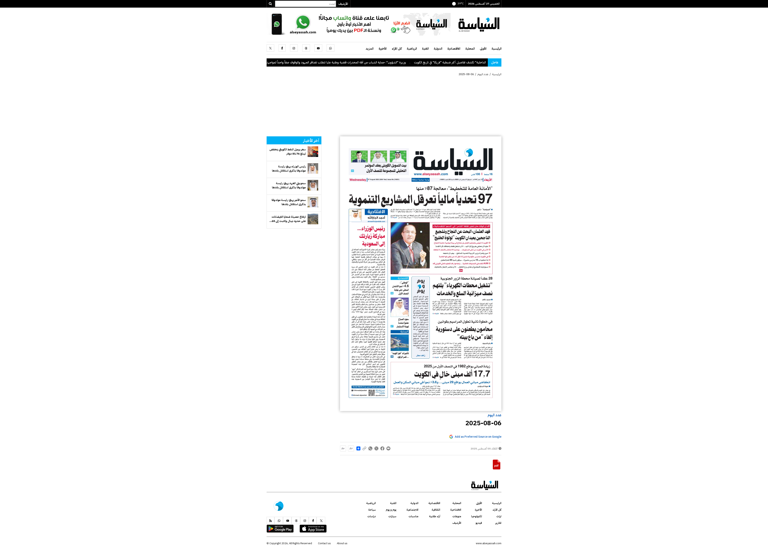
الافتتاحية (455, 510)
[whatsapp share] (370, 448)
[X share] (376, 448)
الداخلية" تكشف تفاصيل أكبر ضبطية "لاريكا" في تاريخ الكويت (485, 62)
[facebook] (282, 48)
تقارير (498, 523)
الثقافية (436, 510)
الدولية (438, 48)
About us (342, 543)
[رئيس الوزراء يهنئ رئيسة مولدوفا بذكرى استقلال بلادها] (313, 168)
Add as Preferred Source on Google (478, 437)
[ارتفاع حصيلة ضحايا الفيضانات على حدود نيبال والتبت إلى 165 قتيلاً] (313, 219)
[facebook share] (382, 448)
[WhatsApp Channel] (359, 24)
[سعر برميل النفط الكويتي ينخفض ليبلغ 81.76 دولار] (313, 151)
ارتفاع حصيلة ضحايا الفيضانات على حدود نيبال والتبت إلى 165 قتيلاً (288, 219)
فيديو (479, 523)
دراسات (371, 516)
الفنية (425, 48)
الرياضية (412, 48)
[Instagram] (294, 48)
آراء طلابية (434, 516)
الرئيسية (496, 48)
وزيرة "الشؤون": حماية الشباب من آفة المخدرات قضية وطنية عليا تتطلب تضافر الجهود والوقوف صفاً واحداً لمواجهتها (370, 62)
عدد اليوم (494, 415)
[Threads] (306, 48)
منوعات (456, 516)
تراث (498, 516)
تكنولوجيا (476, 516)
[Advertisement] (384, 106)
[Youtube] (318, 48)
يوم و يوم (391, 510)
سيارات (392, 516)
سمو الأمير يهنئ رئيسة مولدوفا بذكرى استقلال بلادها (289, 202)
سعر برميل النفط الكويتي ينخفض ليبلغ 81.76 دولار (287, 151)
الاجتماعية (412, 510)
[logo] (479, 24)
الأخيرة (383, 48)
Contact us (324, 543)
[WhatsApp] (330, 48)
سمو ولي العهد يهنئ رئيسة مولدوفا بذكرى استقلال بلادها (289, 185)
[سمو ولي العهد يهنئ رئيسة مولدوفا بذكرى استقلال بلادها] (313, 185)
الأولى (483, 48)
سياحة (372, 510)
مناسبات (413, 516)
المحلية (470, 48)
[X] (270, 48)
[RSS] (270, 520)
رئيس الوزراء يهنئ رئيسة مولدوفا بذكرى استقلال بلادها (289, 168)
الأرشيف (343, 4)
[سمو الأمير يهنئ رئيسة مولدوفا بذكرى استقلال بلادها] (313, 202)
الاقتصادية (453, 48)
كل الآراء (397, 48)
